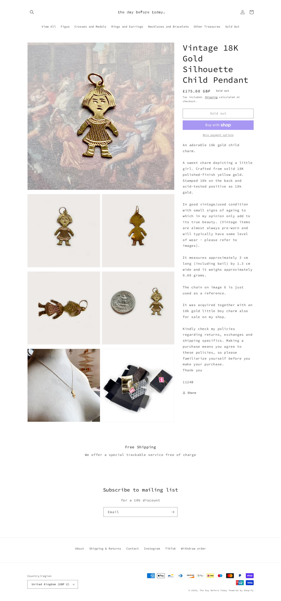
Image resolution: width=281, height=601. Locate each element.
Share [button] (191, 393)
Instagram (152, 548)
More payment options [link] (218, 134)
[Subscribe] (172, 512)
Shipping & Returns (105, 548)
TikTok (170, 548)
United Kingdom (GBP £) (51, 584)
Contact (132, 548)
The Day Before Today (213, 590)
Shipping (211, 97)
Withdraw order (193, 548)
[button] (31, 12)
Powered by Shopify (241, 590)
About (79, 548)
